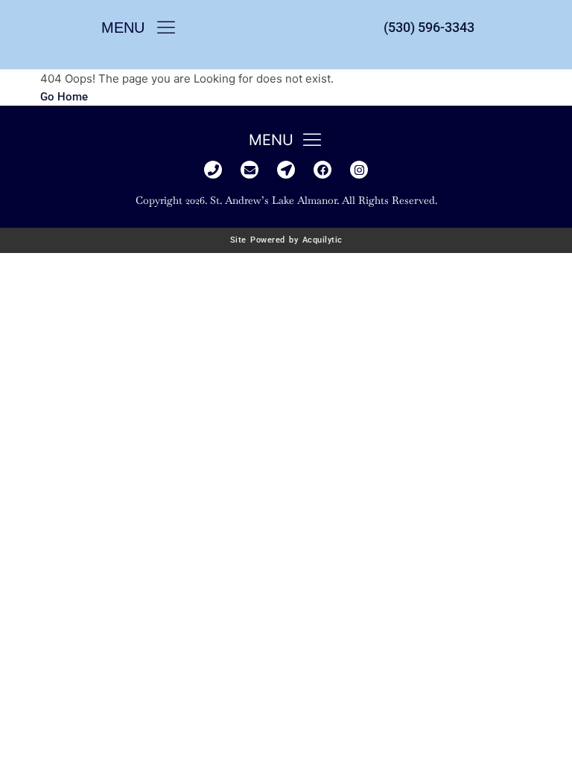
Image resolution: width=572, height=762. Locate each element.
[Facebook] (322, 170)
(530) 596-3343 (429, 27)
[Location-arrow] (286, 170)
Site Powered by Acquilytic (286, 240)
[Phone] (213, 170)
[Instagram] (359, 170)
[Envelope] (249, 170)
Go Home (64, 96)
